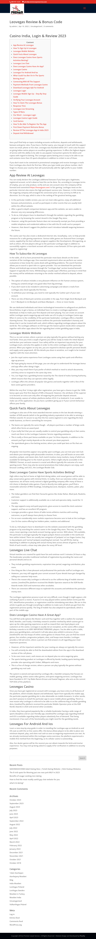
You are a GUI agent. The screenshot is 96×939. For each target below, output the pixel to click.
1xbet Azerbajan (16, 873)
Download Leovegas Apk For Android (28, 87)
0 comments (48, 26)
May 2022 (14, 835)
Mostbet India (15, 897)
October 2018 (15, 863)
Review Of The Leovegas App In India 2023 (30, 130)
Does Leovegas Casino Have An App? (28, 66)
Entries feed (15, 918)
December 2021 (16, 852)
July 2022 (13, 828)
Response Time (19, 106)
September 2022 (17, 821)
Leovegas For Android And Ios (25, 72)
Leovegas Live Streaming (23, 109)
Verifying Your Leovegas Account (26, 100)
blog (11, 880)
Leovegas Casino (20, 69)
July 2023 (13, 810)
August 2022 (15, 824)
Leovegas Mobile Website (24, 51)
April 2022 (14, 838)
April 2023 (14, 817)
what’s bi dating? (17, 783)
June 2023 (14, 814)
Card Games (18, 121)
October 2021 (15, 859)
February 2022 (16, 845)
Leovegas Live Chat (21, 63)
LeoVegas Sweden (17, 890)
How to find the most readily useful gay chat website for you (35, 779)
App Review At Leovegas (23, 45)
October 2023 (15, 800)
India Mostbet (15, 883)
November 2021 (16, 856)
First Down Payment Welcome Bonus (28, 127)
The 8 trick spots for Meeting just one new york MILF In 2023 (35, 772)
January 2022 (15, 849)
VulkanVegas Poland (18, 904)
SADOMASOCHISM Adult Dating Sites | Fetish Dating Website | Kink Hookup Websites (45, 769)
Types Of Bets (19, 112)
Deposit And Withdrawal (23, 133)
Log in (12, 914)
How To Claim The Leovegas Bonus (27, 103)
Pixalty (82, 936)
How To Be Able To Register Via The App (29, 124)
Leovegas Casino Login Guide (25, 118)
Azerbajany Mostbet (18, 876)
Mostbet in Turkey (17, 894)
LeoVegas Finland (17, 887)
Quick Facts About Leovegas (25, 54)
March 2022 (15, 842)
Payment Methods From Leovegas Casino (30, 84)
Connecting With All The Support (26, 81)
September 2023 (17, 803)
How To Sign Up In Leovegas (24, 48)
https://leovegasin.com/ (40, 187)
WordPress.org (16, 925)
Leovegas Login (19, 90)
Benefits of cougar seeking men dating (25, 776)
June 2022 (14, 831)
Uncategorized (36, 26)
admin (14, 26)
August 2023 (15, 807)
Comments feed (16, 921)
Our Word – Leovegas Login (24, 115)
